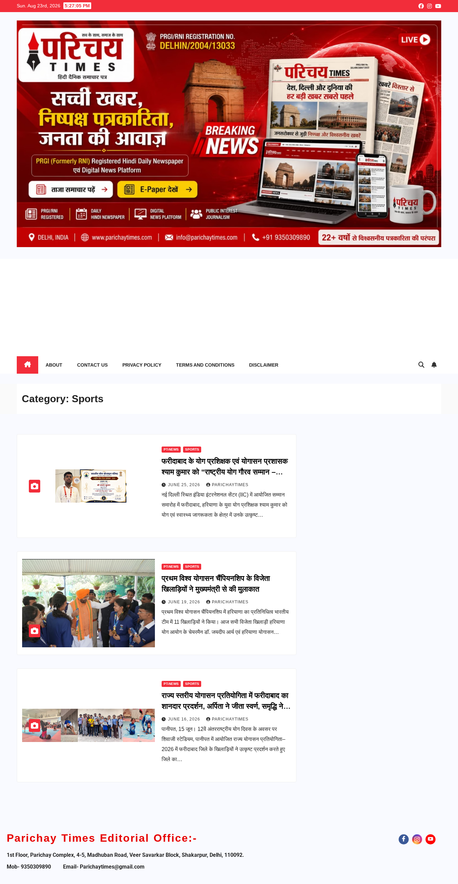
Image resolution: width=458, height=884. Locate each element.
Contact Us (92, 365)
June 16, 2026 (185, 719)
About (54, 365)
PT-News (171, 449)
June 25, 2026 (185, 484)
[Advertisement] (229, 306)
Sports (192, 449)
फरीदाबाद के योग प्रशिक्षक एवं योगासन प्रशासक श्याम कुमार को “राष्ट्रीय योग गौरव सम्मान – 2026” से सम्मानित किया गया (225, 472)
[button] (421, 365)
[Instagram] (417, 839)
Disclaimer (263, 365)
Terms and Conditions (205, 365)
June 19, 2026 (185, 602)
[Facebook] (404, 839)
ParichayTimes (230, 484)
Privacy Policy (141, 365)
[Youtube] (430, 839)
